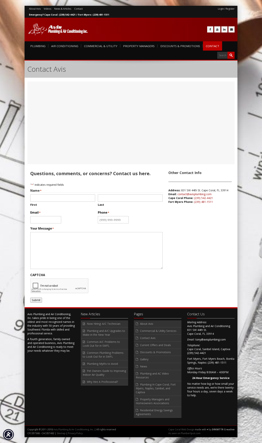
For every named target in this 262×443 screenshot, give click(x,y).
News (143, 366)
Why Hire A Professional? (102, 382)
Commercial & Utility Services (158, 331)
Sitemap (61, 433)
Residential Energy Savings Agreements (154, 412)
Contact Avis (148, 338)
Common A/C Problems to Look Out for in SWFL (101, 343)
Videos (47, 8)
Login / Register (226, 8)
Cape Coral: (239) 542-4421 (60, 14)
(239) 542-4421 (203, 198)
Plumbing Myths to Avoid (102, 364)
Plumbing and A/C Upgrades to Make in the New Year (104, 332)
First (33, 205)
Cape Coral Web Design (181, 429)
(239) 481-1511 (203, 202)
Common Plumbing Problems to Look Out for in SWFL (103, 354)
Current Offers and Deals (155, 345)
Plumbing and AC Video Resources (152, 375)
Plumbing (37, 46)
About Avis (35, 8)
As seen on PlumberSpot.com (184, 433)
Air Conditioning (64, 46)
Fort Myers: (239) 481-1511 (93, 14)
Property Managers (139, 46)
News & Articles (62, 8)
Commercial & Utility (100, 46)
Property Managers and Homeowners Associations (152, 401)
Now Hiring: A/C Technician (103, 324)
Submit (36, 300)
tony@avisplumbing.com (210, 339)
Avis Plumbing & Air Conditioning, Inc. (73, 429)
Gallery (144, 359)
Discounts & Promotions (180, 46)
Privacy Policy (75, 433)
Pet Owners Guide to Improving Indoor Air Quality (104, 372)
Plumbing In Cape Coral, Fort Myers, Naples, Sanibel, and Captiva (156, 388)
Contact (78, 8)
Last (101, 205)
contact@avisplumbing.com (194, 194)
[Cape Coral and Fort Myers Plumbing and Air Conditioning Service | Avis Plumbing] (58, 29)
